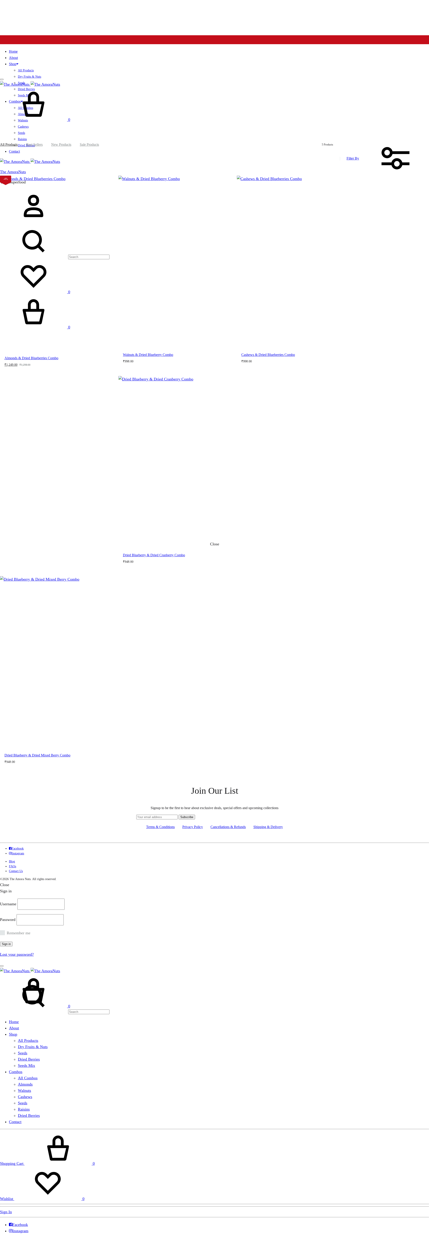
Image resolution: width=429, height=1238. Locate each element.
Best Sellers (34, 144)
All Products (26, 70)
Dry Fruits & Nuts (29, 76)
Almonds (25, 1084)
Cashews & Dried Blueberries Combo (268, 355)
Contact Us (16, 871)
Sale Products (89, 144)
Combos (15, 1072)
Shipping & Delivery (268, 827)
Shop (12, 64)
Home (13, 51)
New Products (61, 144)
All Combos (28, 1078)
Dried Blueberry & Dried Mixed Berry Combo (37, 755)
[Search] (54, 1011)
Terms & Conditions (160, 827)
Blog (12, 861)
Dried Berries (29, 1059)
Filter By (353, 158)
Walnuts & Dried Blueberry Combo (148, 355)
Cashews (23, 126)
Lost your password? (17, 954)
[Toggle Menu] (2, 79)
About (13, 58)
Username (8, 904)
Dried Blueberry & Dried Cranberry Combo (154, 555)
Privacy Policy (192, 827)
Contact (14, 151)
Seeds (21, 133)
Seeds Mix (26, 1065)
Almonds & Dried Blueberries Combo (31, 358)
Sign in (6, 944)
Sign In (6, 1212)
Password (7, 919)
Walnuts (24, 1090)
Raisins (24, 1109)
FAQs (12, 866)
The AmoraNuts (13, 172)
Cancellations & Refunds (228, 827)
